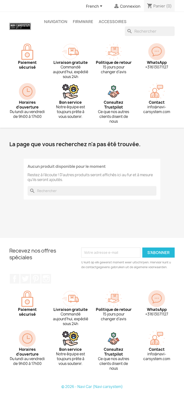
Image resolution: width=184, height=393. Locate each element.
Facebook (14, 279)
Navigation (55, 21)
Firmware (83, 21)
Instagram (46, 279)
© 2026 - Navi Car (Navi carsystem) (92, 386)
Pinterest (35, 279)
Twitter (25, 279)
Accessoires (112, 21)
